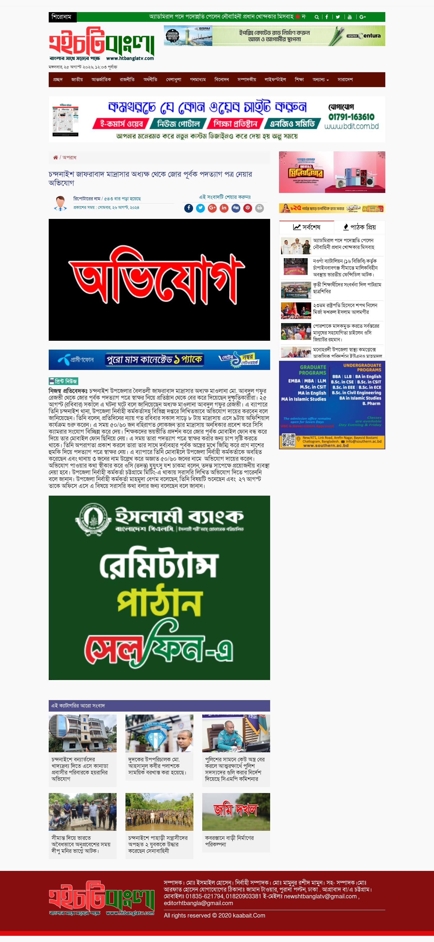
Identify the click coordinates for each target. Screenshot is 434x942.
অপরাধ (69, 157)
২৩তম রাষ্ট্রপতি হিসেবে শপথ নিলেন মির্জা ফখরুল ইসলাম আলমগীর (345, 309)
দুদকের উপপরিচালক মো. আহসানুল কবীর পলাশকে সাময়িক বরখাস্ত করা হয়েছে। (157, 766)
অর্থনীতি (150, 79)
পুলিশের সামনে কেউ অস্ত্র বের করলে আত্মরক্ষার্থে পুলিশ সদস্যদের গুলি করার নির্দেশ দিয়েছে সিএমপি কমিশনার (235, 769)
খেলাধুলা (173, 79)
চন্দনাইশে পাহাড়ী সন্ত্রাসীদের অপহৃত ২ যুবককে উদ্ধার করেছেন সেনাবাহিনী (157, 845)
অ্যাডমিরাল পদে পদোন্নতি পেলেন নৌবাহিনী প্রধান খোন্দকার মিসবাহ (200, 17)
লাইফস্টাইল (275, 79)
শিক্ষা (299, 79)
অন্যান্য (319, 79)
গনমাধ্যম (198, 79)
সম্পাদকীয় (247, 79)
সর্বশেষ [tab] (310, 227)
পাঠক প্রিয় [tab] (362, 227)
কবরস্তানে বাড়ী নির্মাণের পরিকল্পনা (229, 841)
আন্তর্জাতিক (101, 79)
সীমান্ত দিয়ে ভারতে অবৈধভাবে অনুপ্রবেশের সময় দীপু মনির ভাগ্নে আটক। (81, 845)
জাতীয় (77, 79)
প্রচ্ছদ (58, 79)
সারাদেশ (345, 79)
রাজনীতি (127, 79)
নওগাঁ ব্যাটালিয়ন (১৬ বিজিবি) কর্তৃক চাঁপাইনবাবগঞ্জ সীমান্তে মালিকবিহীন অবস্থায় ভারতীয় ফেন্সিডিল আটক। (345, 268)
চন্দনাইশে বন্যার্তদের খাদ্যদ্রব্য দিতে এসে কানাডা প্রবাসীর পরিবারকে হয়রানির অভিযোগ (80, 769)
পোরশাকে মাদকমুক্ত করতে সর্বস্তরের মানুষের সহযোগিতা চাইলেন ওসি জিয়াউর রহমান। (346, 333)
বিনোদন (222, 79)
